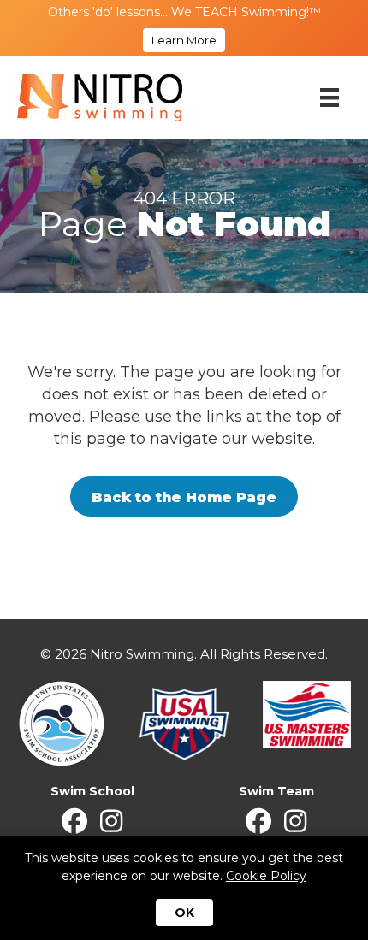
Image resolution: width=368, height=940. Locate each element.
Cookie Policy (266, 876)
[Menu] (329, 97)
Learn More (184, 40)
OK (184, 912)
